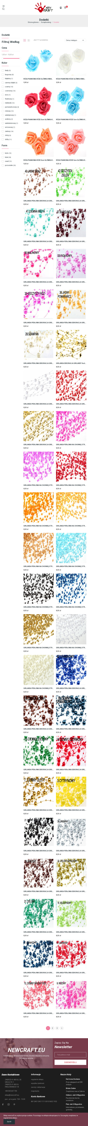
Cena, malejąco (75, 40)
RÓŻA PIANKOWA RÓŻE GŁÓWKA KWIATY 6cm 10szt (38, 79)
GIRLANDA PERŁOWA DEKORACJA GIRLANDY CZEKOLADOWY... (38, 729)
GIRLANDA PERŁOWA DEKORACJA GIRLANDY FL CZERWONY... (71, 404)
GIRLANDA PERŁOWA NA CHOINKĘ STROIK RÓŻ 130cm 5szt (71, 444)
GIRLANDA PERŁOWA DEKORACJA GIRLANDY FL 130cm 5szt (38, 851)
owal (8, 161)
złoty (8, 135)
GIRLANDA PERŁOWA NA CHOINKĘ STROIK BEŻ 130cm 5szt (38, 566)
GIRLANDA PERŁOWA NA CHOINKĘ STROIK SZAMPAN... (38, 688)
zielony (9, 131)
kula (8, 157)
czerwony (10, 91)
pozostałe (10, 165)
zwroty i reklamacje (38, 1087)
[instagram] (8, 1104)
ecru (8, 95)
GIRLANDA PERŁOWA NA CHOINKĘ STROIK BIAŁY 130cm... (71, 648)
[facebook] (3, 1104)
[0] (65, 7)
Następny (62, 1028)
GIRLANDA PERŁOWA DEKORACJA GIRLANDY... (71, 241)
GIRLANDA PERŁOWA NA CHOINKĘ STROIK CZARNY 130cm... (38, 607)
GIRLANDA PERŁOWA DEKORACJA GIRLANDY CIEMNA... (38, 241)
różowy (9, 111)
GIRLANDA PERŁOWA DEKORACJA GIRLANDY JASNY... (71, 323)
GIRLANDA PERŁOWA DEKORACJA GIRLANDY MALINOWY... (38, 282)
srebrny (9, 119)
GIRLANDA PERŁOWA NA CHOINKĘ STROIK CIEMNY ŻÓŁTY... (71, 526)
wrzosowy (10, 127)
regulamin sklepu (37, 1079)
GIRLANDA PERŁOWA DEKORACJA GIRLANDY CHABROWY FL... (71, 688)
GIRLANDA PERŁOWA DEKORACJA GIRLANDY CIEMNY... (71, 729)
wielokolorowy (11, 123)
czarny (9, 87)
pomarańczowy (12, 107)
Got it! (9, 1122)
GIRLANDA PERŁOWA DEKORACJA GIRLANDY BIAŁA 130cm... (38, 404)
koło (8, 153)
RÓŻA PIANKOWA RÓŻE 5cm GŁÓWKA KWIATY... (38, 119)
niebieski (9, 103)
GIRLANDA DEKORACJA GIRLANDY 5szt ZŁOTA (71, 363)
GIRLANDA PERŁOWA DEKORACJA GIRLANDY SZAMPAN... (38, 363)
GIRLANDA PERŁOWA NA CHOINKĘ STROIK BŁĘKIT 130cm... (71, 566)
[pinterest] (14, 1104)
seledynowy (10, 115)
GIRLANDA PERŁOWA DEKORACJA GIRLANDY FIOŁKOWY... (71, 282)
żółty (8, 139)
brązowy (9, 75)
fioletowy (9, 99)
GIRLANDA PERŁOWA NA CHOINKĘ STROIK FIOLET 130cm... (38, 485)
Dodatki (6, 35)
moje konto (35, 1091)
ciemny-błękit (11, 83)
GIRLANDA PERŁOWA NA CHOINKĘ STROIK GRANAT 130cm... (71, 607)
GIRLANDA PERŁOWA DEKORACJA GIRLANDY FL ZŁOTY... (38, 444)
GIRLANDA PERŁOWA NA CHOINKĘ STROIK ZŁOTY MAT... (38, 648)
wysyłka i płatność (37, 1083)
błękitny (9, 79)
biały (8, 70)
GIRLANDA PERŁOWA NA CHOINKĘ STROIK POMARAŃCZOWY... (38, 526)
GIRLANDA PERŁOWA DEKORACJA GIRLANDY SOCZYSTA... (71, 201)
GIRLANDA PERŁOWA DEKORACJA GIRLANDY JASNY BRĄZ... (38, 201)
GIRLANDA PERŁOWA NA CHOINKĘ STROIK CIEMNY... (71, 485)
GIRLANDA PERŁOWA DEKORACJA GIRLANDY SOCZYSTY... (38, 323)
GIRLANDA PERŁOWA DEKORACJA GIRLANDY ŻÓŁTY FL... (71, 810)
